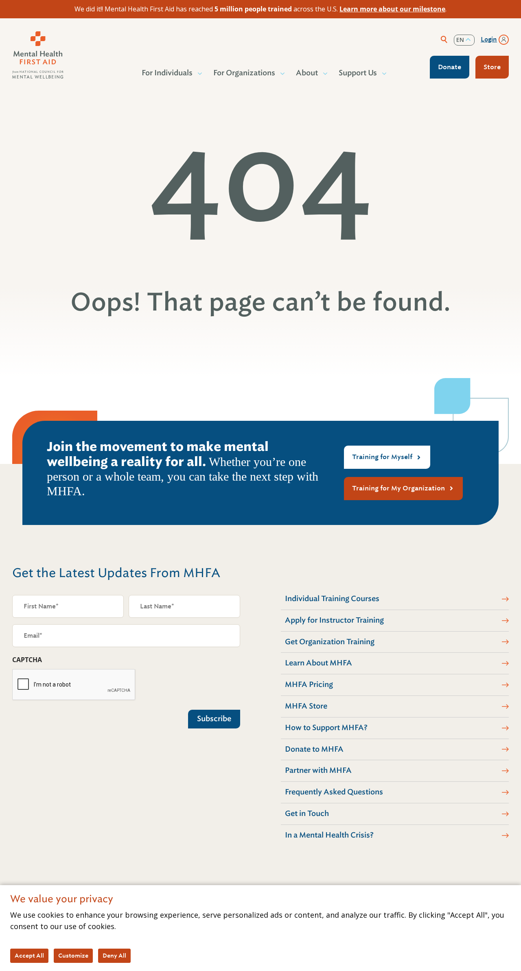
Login (489, 39)
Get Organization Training (329, 642)
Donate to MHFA (314, 749)
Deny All (114, 955)
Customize (73, 955)
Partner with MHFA (318, 770)
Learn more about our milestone (392, 8)
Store (492, 67)
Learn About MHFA (318, 663)
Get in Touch (307, 813)
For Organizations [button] (244, 73)
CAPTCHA (27, 659)
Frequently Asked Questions (334, 792)
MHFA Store (306, 706)
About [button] (307, 73)
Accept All (29, 955)
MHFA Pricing (309, 684)
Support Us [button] (358, 73)
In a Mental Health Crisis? (329, 835)
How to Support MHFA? (326, 728)
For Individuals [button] (167, 73)
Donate (449, 67)
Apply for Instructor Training (334, 620)
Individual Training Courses (332, 599)
